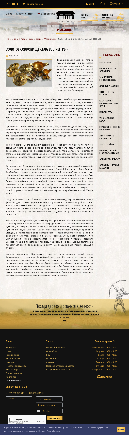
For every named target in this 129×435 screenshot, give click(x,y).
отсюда (64, 317)
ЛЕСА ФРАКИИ (105, 62)
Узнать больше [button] (53, 431)
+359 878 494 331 (35, 393)
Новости (10, 362)
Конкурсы (10, 347)
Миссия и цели (13, 369)
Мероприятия (24, 13)
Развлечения (12, 355)
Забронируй (48, 13)
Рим (48, 355)
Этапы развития (14, 373)
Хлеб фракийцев (106, 144)
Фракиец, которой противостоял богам (109, 152)
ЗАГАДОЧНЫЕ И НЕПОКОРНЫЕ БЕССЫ (108, 78)
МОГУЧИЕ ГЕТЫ (105, 112)
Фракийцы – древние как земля (109, 166)
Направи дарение (34, 4)
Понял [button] (121, 430)
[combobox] (39, 411)
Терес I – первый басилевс (106, 93)
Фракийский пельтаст (109, 159)
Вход (91, 3)
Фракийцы (51, 351)
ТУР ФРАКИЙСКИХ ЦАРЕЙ (106, 119)
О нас (9, 13)
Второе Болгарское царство (60, 369)
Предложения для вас (16, 366)
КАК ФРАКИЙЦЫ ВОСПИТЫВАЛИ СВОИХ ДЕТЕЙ (108, 103)
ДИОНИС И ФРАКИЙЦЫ (109, 86)
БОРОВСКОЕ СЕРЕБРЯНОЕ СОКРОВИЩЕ (109, 128)
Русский (117, 3)
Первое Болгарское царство (60, 366)
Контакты (11, 376)
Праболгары (52, 358)
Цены (8, 351)
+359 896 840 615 (15, 393)
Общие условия (13, 380)
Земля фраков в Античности (106, 137)
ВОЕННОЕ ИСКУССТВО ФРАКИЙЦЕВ (108, 70)
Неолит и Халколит (55, 347)
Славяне (50, 362)
